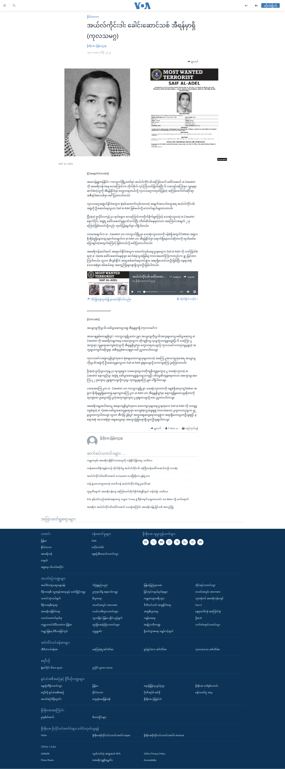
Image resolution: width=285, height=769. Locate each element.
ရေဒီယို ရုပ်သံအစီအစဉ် (52, 692)
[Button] (193, 61)
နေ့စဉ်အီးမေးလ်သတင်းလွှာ (105, 554)
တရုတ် (44, 560)
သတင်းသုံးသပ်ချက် (51, 598)
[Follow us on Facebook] (145, 542)
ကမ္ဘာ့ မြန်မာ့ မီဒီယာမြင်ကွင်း (54, 631)
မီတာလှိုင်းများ (99, 717)
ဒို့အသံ (198, 618)
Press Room (47, 760)
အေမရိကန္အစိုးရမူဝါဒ (102, 760)
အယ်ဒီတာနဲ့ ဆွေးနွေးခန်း (53, 585)
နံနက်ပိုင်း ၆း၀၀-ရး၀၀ (51, 667)
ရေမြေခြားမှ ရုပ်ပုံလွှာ (154, 686)
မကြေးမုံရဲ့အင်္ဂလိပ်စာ (102, 649)
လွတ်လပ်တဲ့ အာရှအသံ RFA (106, 753)
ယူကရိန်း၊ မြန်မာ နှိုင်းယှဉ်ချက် (107, 618)
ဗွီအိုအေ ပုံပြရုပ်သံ (153, 699)
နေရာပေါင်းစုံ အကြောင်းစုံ (208, 611)
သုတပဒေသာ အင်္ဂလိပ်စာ (207, 649)
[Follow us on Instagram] (169, 542)
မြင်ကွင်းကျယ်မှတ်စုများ (156, 591)
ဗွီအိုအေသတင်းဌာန (145, 281)
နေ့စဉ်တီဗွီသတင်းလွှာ (51, 686)
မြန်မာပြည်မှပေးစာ (153, 585)
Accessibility (150, 760)
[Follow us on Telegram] (177, 542)
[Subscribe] (200, 542)
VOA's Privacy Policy (154, 753)
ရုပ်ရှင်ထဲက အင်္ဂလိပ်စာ (155, 649)
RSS (94, 541)
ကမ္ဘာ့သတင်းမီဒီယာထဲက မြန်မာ (56, 624)
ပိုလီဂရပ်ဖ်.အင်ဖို (152, 692)
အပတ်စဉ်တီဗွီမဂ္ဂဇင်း (51, 699)
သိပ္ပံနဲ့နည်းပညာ (100, 585)
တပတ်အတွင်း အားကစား (104, 605)
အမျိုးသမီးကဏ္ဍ (152, 624)
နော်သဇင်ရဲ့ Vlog (203, 692)
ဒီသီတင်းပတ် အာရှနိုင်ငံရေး (157, 605)
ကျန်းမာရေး (150, 618)
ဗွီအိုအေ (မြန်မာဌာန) (97, 46)
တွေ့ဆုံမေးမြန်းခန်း (101, 699)
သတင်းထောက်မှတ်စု (51, 618)
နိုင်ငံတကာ (93, 16)
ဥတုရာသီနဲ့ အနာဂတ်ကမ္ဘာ (105, 591)
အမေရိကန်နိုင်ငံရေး (50, 611)
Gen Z (198, 605)
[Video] (256, 5)
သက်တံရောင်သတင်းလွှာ (207, 624)
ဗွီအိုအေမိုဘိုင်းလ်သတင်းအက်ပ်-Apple (111, 735)
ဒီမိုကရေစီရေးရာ (49, 605)
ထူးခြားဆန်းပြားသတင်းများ (106, 624)
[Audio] (246, 5)
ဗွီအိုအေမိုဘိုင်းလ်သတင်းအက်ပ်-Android (164, 735)
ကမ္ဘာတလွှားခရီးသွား (154, 598)
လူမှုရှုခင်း (97, 631)
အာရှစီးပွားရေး (151, 611)
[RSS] (185, 542)
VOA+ (44, 735)
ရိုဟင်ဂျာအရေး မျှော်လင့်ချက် (158, 631)
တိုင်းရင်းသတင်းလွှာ (205, 585)
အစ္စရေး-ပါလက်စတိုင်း (52, 567)
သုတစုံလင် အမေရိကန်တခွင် (209, 598)
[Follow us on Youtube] (161, 542)
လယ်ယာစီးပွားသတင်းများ (105, 611)
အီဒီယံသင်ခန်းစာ (49, 649)
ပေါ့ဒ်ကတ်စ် (98, 547)
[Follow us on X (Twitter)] (153, 542)
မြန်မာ (44, 541)
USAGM (45, 753)
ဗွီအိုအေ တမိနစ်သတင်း (206, 686)
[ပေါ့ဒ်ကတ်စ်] (192, 542)
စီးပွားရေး (97, 598)
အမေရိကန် (46, 554)
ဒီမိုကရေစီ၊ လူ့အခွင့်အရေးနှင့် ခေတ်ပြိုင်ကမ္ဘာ (63, 591)
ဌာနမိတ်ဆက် (47, 717)
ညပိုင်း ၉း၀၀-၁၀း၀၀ (102, 667)
